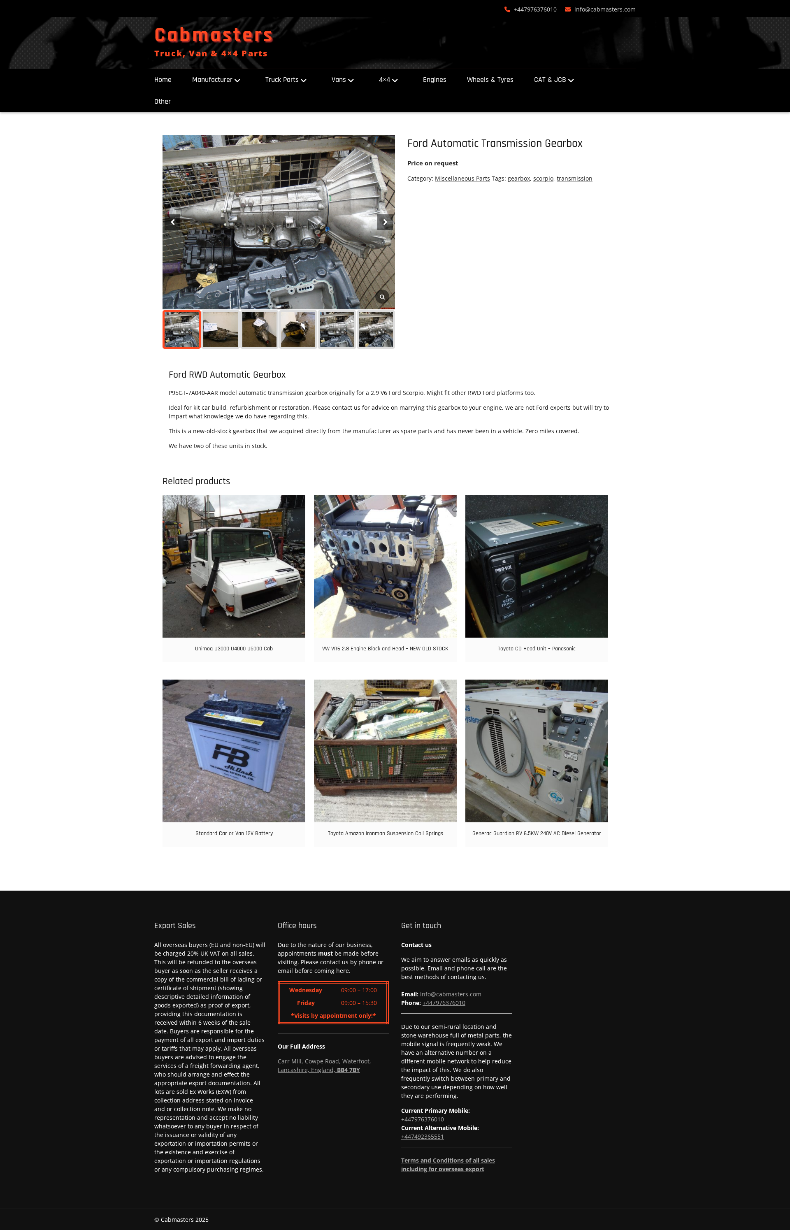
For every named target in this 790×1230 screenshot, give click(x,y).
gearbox (519, 178)
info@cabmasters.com (605, 9)
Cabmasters (214, 35)
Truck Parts (282, 79)
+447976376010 (535, 9)
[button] (385, 222)
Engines (434, 79)
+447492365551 (422, 1136)
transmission (574, 178)
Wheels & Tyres (490, 79)
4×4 (384, 79)
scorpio (543, 178)
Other (162, 101)
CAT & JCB (550, 79)
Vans (339, 79)
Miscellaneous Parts (462, 178)
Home (163, 79)
